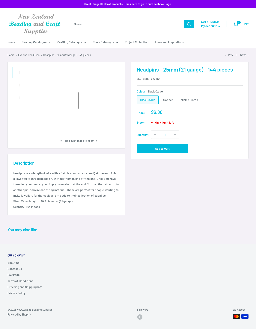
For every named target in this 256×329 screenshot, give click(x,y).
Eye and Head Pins (29, 55)
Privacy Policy (16, 293)
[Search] (189, 24)
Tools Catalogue (103, 42)
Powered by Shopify (19, 314)
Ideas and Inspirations (169, 42)
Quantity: (143, 134)
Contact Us (14, 268)
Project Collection (136, 42)
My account (209, 26)
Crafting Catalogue (69, 42)
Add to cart (162, 148)
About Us (13, 262)
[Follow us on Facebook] (139, 316)
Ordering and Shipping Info (24, 287)
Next (243, 55)
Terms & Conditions (20, 281)
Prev (230, 55)
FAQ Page (13, 274)
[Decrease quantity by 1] (155, 135)
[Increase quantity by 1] (175, 135)
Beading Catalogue (34, 42)
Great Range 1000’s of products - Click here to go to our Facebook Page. (128, 4)
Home (11, 42)
